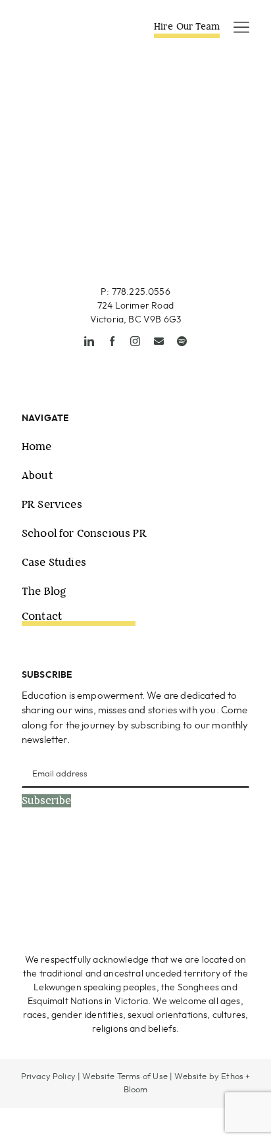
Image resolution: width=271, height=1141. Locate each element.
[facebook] (112, 341)
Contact (42, 616)
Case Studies (54, 562)
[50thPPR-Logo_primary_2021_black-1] (136, 195)
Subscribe (46, 800)
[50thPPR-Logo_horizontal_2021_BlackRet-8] (66, 25)
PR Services (52, 504)
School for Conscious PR (84, 533)
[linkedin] (89, 341)
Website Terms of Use (124, 1077)
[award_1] (74, 863)
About (37, 475)
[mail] (159, 341)
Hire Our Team (187, 26)
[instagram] (135, 341)
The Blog (44, 591)
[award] (200, 863)
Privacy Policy (48, 1077)
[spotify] (182, 341)
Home (37, 446)
